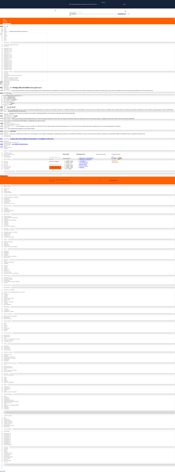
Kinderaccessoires (7, 275)
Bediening (6, 329)
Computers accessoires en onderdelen (11, 197)
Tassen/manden (7, 214)
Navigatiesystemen (7, 200)
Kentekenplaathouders (8, 421)
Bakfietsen (6, 86)
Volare (5, 30)
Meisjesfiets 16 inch (8, 58)
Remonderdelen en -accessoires (10, 358)
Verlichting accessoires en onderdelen (11, 273)
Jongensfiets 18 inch (8, 60)
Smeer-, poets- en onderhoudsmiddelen (11, 405)
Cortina (5, 32)
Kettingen (6, 297)
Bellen (5, 396)
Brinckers (6, 35)
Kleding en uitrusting (8, 422)
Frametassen (6, 225)
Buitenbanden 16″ (7, 439)
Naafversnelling (7, 299)
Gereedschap (6, 397)
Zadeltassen (6, 222)
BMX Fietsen (6, 85)
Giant (5, 33)
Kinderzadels (6, 386)
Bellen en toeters (7, 185)
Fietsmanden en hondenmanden (10, 220)
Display (5, 326)
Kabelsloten (6, 252)
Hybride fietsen (7, 82)
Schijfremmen (6, 359)
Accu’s (5, 324)
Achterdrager (6, 310)
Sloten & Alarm (7, 424)
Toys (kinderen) (7, 90)
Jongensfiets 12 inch (8, 50)
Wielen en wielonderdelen (9, 375)
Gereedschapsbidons (8, 192)
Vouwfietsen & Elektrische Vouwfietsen (11, 80)
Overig (5, 330)
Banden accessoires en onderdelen (10, 316)
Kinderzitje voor (7, 234)
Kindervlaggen (7, 280)
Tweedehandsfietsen (7, 92)
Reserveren (5, 466)
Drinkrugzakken (7, 191)
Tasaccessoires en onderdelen (9, 226)
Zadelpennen (6, 389)
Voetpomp (6, 242)
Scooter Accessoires (8, 415)
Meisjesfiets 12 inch (8, 52)
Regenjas (5, 146)
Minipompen (6, 244)
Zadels (5, 384)
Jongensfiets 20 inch (8, 63)
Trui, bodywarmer (7, 108)
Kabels (5, 450)
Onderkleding (6, 130)
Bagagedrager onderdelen (9, 311)
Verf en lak (6, 461)
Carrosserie (6, 448)
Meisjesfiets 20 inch (8, 64)
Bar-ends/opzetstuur (8, 366)
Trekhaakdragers (7, 211)
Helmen (5, 111)
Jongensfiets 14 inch (8, 54)
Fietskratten (6, 218)
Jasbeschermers (7, 398)
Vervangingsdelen (7, 454)
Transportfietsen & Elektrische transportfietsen (13, 75)
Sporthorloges (6, 202)
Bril (4, 99)
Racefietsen (6, 76)
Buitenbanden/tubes (7, 318)
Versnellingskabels (7, 304)
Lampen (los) (6, 269)
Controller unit (7, 328)
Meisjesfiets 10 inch (8, 49)
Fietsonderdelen (7, 287)
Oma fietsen (6, 74)
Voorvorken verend (7, 341)
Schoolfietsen (6, 88)
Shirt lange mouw (7, 136)
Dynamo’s (6, 267)
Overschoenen (6, 126)
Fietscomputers (7, 198)
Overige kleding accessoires (9, 125)
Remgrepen (6, 355)
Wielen (5, 379)
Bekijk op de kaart (55, 167)
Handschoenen (6, 123)
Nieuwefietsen (6, 42)
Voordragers (6, 309)
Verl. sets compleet (7, 271)
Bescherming (6, 419)
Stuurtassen (6, 223)
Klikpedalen (6, 346)
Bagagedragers (7, 306)
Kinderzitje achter (7, 233)
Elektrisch (6, 449)
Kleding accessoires (7, 119)
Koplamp (6, 268)
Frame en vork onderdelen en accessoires (12, 339)
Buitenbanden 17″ (7, 440)
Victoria (5, 36)
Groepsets (6, 295)
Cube (5, 37)
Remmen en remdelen (8, 352)
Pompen (5, 239)
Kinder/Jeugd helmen (8, 116)
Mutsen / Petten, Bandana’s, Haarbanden (11, 124)
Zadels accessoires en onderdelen (10, 391)
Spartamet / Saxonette (8, 453)
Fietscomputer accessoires (9, 203)
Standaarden (6, 408)
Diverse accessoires (7, 285)
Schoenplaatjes (7, 348)
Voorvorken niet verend (8, 340)
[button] (119, 160)
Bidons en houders (7, 186)
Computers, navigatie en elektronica (11, 194)
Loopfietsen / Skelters (8, 71)
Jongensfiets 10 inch (8, 48)
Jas (4, 107)
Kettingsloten (6, 253)
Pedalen (5, 343)
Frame (5, 337)
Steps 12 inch (6, 53)
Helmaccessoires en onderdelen (10, 117)
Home (4, 19)
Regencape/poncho (7, 143)
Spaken (5, 377)
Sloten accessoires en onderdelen (10, 256)
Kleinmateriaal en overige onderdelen (11, 401)
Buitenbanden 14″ (7, 437)
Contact (4, 468)
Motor (5, 323)
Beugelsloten (6, 251)
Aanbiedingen (6, 465)
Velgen (5, 378)
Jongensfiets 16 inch (8, 56)
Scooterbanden (7, 431)
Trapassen (6, 303)
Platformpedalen (7, 347)
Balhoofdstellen (7, 336)
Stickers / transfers (7, 460)
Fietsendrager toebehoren (9, 210)
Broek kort (6, 105)
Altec (5, 26)
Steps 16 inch (6, 59)
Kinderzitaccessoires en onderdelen (10, 232)
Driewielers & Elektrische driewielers (11, 44)
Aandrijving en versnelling (9, 289)
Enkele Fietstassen (7, 216)
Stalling (5, 261)
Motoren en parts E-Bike (9, 298)
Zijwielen (6, 282)
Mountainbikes (7, 81)
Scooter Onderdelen (7, 428)
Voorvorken (6, 373)
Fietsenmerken (6, 24)
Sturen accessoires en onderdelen (10, 370)
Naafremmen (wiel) (8, 354)
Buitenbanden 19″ (7, 443)
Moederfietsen (6, 83)
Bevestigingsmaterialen (8, 456)
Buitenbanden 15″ (7, 438)
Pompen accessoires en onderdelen (10, 246)
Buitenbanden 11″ (7, 434)
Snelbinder (6, 406)
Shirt (5, 106)
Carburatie (6, 447)
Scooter (4, 413)
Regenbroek (6, 141)
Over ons (5, 20)
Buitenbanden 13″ (7, 436)
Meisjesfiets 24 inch (8, 66)
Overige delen (6, 455)
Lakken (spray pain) (8, 402)
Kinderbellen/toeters (8, 277)
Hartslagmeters (7, 199)
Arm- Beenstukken (7, 121)
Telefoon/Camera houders (9, 262)
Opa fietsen (6, 72)
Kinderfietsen (6, 46)
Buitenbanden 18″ (7, 442)
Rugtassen (6, 221)
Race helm (6, 113)
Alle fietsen (5, 21)
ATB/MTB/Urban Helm (8, 114)
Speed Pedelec (6, 87)
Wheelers (6, 31)
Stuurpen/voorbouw (8, 371)
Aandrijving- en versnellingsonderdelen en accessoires (14, 292)
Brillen (5, 97)
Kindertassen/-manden (8, 279)
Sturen (5, 364)
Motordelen (6, 451)
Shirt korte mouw (7, 135)
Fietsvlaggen (6, 228)
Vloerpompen (6, 245)
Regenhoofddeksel (7, 144)
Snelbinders (6, 259)
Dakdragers (6, 208)
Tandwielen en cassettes (8, 301)
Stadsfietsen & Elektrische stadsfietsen (11, 77)
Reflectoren (6, 270)
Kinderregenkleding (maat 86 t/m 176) (11, 142)
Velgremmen (6, 360)
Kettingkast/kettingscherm (9, 400)
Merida (5, 38)
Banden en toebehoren (8, 313)
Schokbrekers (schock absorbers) (10, 362)
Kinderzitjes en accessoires (9, 229)
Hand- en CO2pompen (8, 241)
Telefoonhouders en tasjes (9, 425)
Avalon (5, 29)
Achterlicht (6, 265)
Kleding (4, 94)
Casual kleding (7, 102)
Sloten (5, 248)
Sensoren (5, 325)
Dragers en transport (8, 205)
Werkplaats (5, 467)
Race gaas (6, 459)
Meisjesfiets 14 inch (8, 55)
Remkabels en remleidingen (9, 356)
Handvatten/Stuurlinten (8, 367)
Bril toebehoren (7, 100)
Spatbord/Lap (6, 407)
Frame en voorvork (7, 333)
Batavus (5, 40)
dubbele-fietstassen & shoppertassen (11, 217)
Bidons (5, 190)
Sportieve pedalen (7, 349)
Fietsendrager (6, 209)
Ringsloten (6, 255)
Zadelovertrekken (7, 388)
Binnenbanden (6, 317)
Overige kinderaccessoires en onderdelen (12, 281)
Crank (5, 293)
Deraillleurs (6, 294)
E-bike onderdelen (7, 320)
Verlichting (6, 263)
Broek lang (6, 134)
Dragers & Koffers (7, 420)
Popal (5, 27)
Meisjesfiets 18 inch (8, 61)
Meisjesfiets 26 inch (8, 69)
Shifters (5, 300)
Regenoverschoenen (7, 147)
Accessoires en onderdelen (9, 237)
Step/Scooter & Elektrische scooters (11, 79)
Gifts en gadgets (7, 458)
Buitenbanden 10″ (7, 433)
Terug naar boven (4, 176)
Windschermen (7, 235)
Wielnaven (6, 381)
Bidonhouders (6, 188)
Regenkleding (6, 138)
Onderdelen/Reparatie (8, 394)
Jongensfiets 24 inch (8, 65)
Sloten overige (7, 257)
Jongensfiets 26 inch (8, 68)
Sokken (5, 128)
